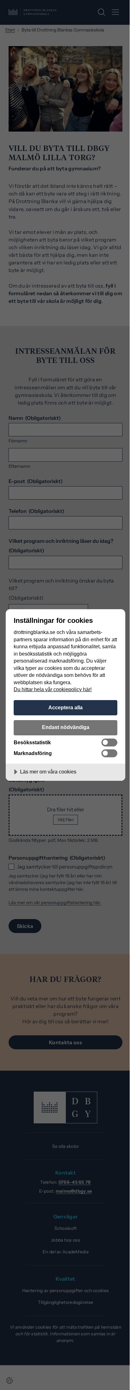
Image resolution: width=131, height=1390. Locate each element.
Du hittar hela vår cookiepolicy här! (53, 689)
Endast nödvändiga (65, 727)
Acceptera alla (65, 707)
